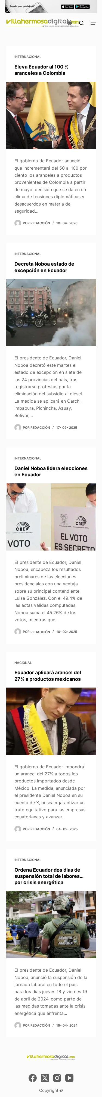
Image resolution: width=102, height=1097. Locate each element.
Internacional (27, 57)
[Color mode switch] (69, 23)
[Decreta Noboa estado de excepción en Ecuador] (51, 312)
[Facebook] (33, 1078)
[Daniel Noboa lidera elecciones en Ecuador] (51, 517)
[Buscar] (81, 23)
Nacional (23, 663)
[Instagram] (57, 1078)
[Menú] (93, 23)
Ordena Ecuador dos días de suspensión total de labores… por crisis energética (48, 876)
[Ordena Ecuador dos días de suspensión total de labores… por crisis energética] (51, 925)
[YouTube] (69, 1078)
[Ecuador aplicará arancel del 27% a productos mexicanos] (51, 721)
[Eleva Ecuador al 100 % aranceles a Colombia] (51, 115)
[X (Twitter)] (45, 1078)
